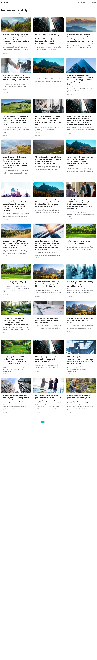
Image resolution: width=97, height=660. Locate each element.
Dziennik (5, 2)
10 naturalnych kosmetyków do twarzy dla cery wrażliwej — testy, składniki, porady (47, 320)
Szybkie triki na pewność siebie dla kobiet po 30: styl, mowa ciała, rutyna (80, 320)
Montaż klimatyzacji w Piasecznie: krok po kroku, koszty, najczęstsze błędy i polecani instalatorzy (47, 284)
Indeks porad (82, 2)
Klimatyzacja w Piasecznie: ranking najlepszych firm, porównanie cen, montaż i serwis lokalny (80, 284)
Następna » (52, 422)
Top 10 (37, 75)
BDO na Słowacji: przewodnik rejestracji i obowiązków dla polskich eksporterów (46, 359)
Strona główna (91, 2)
